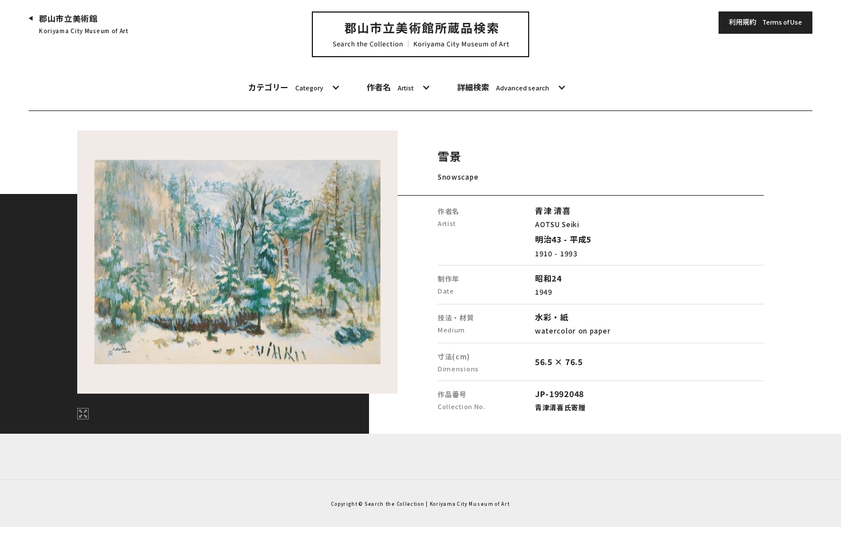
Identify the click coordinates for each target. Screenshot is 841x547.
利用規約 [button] (765, 21)
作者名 (390, 87)
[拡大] (83, 413)
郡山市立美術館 (84, 24)
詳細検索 (503, 87)
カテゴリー (285, 87)
